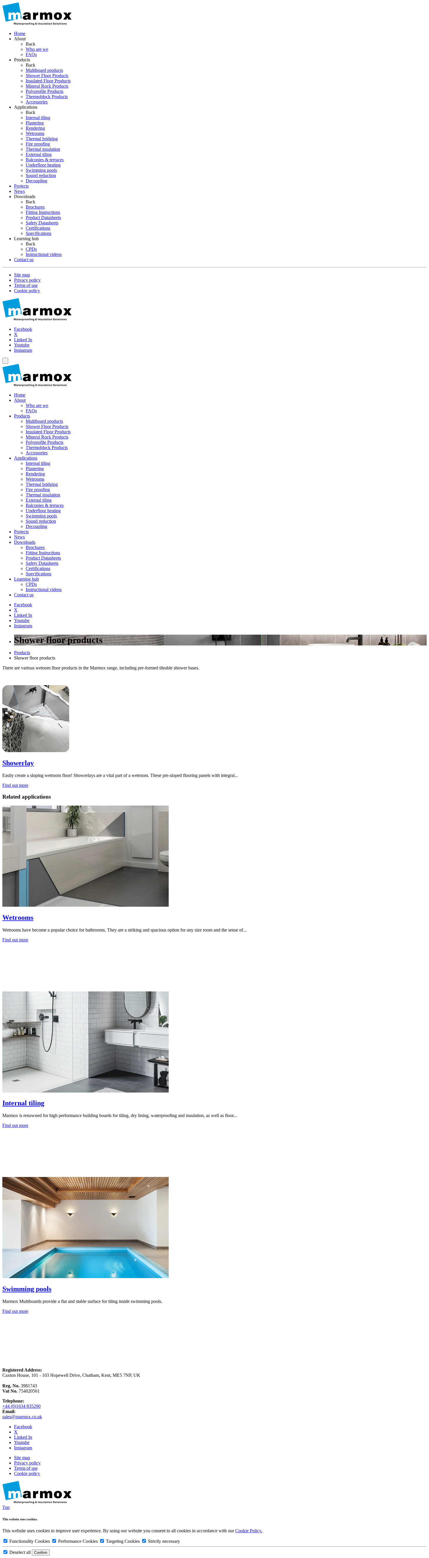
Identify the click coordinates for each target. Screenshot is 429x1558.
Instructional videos (44, 589)
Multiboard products (44, 421)
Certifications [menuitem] (38, 228)
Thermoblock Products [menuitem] (47, 96)
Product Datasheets (43, 557)
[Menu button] (5, 361)
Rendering (35, 473)
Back (30, 43)
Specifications (38, 573)
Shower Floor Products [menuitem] (47, 75)
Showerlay (18, 763)
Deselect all (20, 1552)
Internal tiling (38, 463)
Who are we (37, 405)
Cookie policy (27, 290)
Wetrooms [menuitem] (35, 133)
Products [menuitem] (22, 59)
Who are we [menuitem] (37, 49)
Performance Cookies (78, 1541)
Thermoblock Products (47, 447)
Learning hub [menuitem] (26, 238)
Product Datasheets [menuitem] (43, 217)
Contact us (24, 594)
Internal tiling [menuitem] (38, 117)
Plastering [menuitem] (35, 122)
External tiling (39, 500)
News (19, 536)
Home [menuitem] (19, 33)
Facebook (23, 329)
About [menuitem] (20, 38)
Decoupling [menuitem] (36, 180)
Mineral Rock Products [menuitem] (47, 86)
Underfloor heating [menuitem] (43, 164)
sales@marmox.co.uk (22, 1416)
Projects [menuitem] (21, 186)
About (20, 400)
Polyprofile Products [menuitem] (44, 91)
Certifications (38, 568)
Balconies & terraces (45, 505)
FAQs (31, 410)
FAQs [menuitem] (31, 54)
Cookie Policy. (248, 1530)
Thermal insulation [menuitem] (43, 149)
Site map (22, 274)
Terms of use (26, 285)
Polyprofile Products (44, 442)
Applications (25, 458)
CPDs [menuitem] (31, 249)
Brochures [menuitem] (35, 207)
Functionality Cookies (29, 1541)
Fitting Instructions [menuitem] (43, 212)
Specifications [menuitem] (38, 233)
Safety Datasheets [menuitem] (42, 222)
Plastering (35, 468)
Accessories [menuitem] (37, 101)
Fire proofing (38, 489)
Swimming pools (41, 515)
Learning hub (26, 579)
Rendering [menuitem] (35, 128)
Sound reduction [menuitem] (41, 175)
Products (22, 415)
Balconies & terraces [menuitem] (45, 159)
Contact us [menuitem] (24, 259)
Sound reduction (41, 521)
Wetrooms (35, 479)
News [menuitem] (19, 191)
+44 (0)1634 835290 (21, 1406)
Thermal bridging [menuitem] (42, 138)
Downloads (24, 542)
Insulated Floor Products (48, 431)
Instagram (23, 350)
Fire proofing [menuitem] (38, 143)
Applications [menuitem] (25, 107)
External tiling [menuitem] (39, 154)
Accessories (37, 452)
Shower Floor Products (47, 426)
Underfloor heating (43, 510)
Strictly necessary (163, 1541)
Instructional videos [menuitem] (44, 254)
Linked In (23, 339)
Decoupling (36, 526)
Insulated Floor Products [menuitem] (48, 80)
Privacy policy (27, 280)
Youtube (21, 344)
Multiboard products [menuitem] (44, 70)
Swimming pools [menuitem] (41, 170)
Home (19, 394)
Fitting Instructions (43, 552)
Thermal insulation (43, 494)
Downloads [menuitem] (24, 196)
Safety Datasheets (42, 563)
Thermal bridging (42, 484)
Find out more (15, 785)
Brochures (35, 547)
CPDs (31, 584)
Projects (21, 531)
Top (6, 1507)
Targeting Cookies (123, 1541)
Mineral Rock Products (47, 436)
